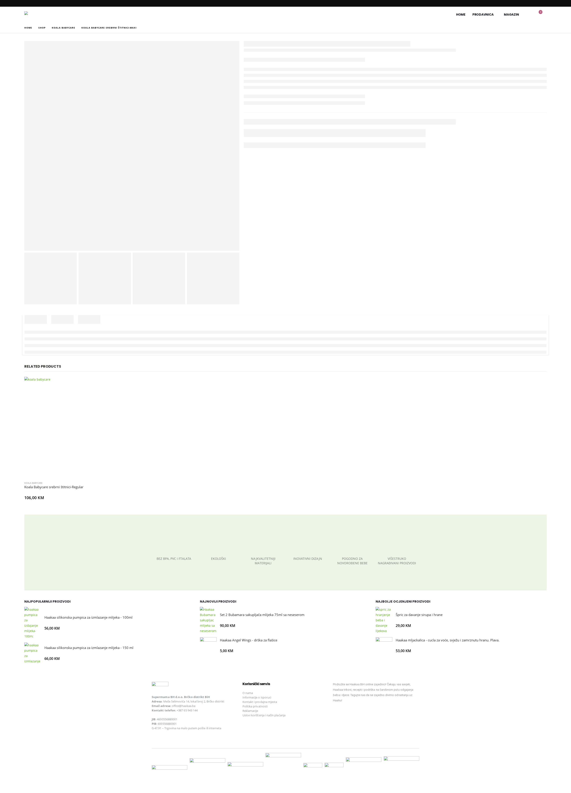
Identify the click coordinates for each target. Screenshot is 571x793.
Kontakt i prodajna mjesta (259, 702)
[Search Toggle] (529, 14)
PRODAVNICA (483, 14)
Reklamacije (250, 711)
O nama (247, 693)
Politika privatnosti (255, 706)
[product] (74, 427)
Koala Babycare (33, 482)
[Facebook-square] (338, 713)
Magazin (511, 14)
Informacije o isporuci (256, 697)
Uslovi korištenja (253, 715)
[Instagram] (354, 713)
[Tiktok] (369, 713)
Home (460, 14)
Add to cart (118, 384)
